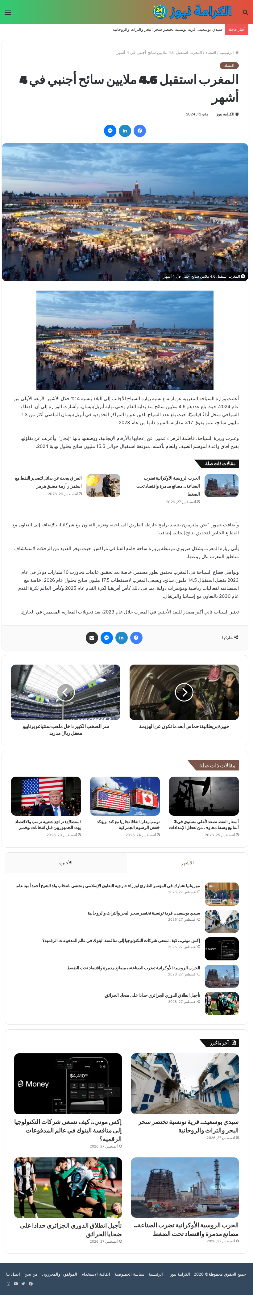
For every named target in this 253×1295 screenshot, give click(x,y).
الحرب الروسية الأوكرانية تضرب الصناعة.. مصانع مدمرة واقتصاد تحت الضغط (168, 486)
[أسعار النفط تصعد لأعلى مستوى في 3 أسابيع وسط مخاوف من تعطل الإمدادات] (204, 796)
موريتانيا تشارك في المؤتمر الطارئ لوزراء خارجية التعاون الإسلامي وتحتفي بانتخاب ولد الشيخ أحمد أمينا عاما (107, 885)
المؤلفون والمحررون (59, 1274)
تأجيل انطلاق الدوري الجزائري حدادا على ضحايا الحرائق (152, 995)
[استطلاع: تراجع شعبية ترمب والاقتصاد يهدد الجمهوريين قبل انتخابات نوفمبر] (46, 796)
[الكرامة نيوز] (189, 11)
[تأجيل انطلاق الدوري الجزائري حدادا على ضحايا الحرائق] (222, 1003)
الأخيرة (66, 863)
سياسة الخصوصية (129, 1274)
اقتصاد (210, 52)
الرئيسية (227, 52)
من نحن (31, 1274)
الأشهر (187, 863)
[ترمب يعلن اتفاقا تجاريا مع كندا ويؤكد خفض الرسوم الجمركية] (125, 796)
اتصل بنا (13, 1274)
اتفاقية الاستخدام (95, 1274)
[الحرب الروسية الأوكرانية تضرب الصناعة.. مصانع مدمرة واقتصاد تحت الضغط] (221, 485)
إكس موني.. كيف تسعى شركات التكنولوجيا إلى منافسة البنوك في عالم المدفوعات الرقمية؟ (144, 29)
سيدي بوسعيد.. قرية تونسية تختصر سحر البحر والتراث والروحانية (144, 913)
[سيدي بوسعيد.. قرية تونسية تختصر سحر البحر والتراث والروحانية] (222, 921)
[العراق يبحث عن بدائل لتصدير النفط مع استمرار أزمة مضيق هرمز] (103, 485)
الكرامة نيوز (225, 114)
